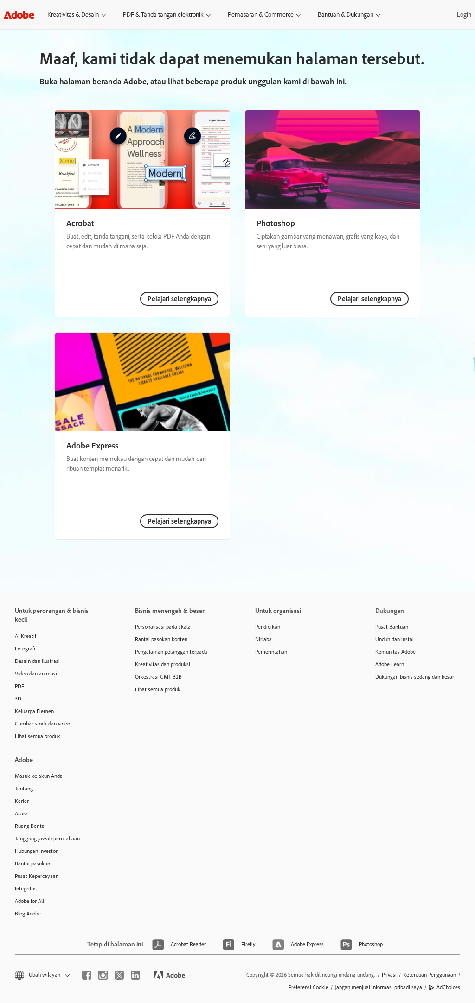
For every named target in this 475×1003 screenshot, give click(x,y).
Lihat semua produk (37, 736)
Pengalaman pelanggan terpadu (171, 652)
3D (18, 698)
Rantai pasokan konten (161, 639)
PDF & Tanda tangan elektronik (163, 15)
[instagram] (103, 975)
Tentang (24, 788)
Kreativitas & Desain (73, 15)
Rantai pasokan (32, 863)
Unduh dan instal (394, 639)
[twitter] (119, 975)
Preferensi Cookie (308, 987)
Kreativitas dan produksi (162, 664)
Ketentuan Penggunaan (429, 974)
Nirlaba (263, 639)
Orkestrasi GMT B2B (158, 677)
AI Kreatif (25, 636)
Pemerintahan (271, 652)
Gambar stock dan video (42, 723)
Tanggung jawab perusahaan (47, 838)
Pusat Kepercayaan (36, 876)
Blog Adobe (28, 913)
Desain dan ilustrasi (37, 661)
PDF (19, 686)
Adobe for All (29, 901)
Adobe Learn (389, 664)
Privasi (389, 974)
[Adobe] (19, 14)
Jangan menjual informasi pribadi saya (378, 987)
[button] (41, 975)
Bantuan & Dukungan (345, 15)
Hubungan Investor (36, 851)
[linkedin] (135, 975)
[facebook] (86, 975)
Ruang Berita (30, 826)
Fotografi (25, 648)
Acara (21, 813)
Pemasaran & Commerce (261, 15)
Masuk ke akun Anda (39, 776)
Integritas (26, 888)
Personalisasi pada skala (163, 627)
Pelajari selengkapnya (179, 299)
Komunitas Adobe (395, 652)
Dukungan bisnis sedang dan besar (414, 677)
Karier (22, 801)
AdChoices (448, 987)
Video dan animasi (36, 673)
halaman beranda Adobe (103, 81)
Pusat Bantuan (391, 627)
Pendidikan (267, 627)
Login (464, 15)
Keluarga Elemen (34, 711)
